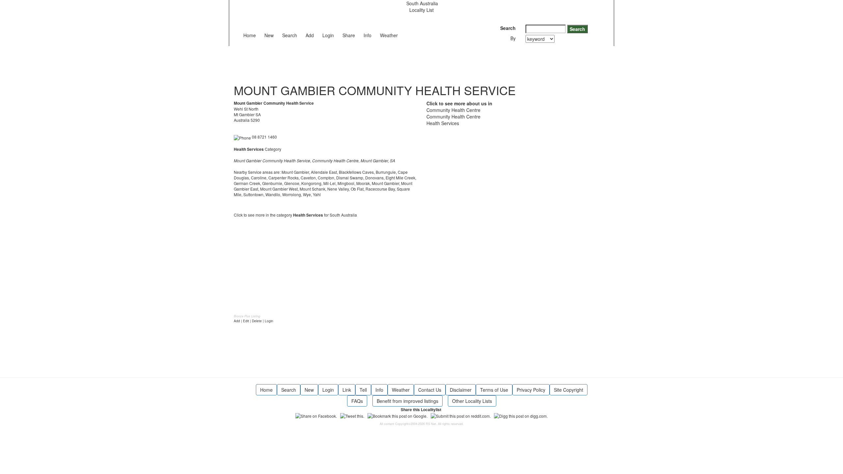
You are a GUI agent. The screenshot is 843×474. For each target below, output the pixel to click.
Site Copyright (568, 389)
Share (348, 35)
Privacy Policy (531, 389)
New (269, 35)
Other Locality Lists (472, 401)
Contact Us (429, 389)
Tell (363, 389)
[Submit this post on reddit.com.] (460, 415)
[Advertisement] (354, 61)
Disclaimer (461, 389)
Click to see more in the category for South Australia (295, 215)
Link (346, 389)
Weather (389, 35)
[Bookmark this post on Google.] (397, 415)
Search (289, 35)
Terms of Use (494, 389)
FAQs (357, 401)
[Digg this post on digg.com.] (520, 415)
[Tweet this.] (352, 415)
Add (310, 35)
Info (367, 35)
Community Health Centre (453, 110)
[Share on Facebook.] (316, 415)
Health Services (442, 123)
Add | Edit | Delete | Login (253, 321)
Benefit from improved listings (407, 401)
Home (249, 35)
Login (328, 35)
